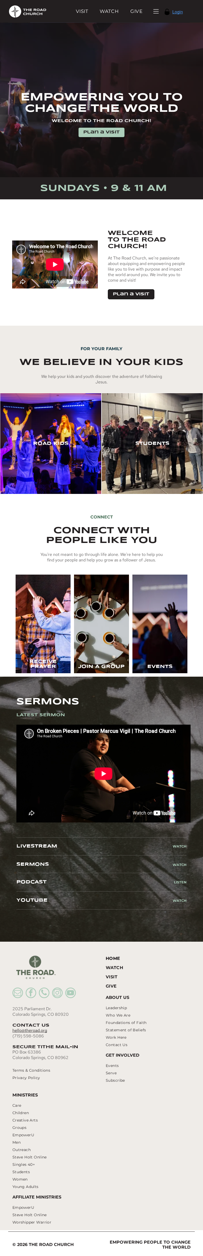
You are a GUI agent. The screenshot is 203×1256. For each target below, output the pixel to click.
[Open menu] (156, 11)
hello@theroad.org (29, 1030)
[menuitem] (82, 11)
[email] (17, 993)
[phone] (44, 993)
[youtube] (70, 993)
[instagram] (57, 993)
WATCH (180, 865)
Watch (180, 846)
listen (180, 882)
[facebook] (31, 993)
